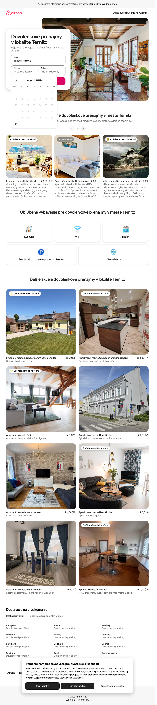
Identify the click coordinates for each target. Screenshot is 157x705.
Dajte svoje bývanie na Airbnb (130, 12)
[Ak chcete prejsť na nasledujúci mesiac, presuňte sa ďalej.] (52, 80)
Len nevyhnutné (77, 686)
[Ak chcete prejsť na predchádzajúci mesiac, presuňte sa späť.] (16, 80)
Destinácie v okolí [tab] (15, 616)
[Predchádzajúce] (71, 128)
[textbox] (25, 71)
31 (16, 124)
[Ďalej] (83, 128)
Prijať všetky (42, 686)
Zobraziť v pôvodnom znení (103, 4)
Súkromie (70, 699)
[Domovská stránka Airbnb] (14, 13)
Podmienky (83, 699)
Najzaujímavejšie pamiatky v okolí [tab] (46, 616)
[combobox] (38, 61)
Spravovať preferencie (112, 686)
